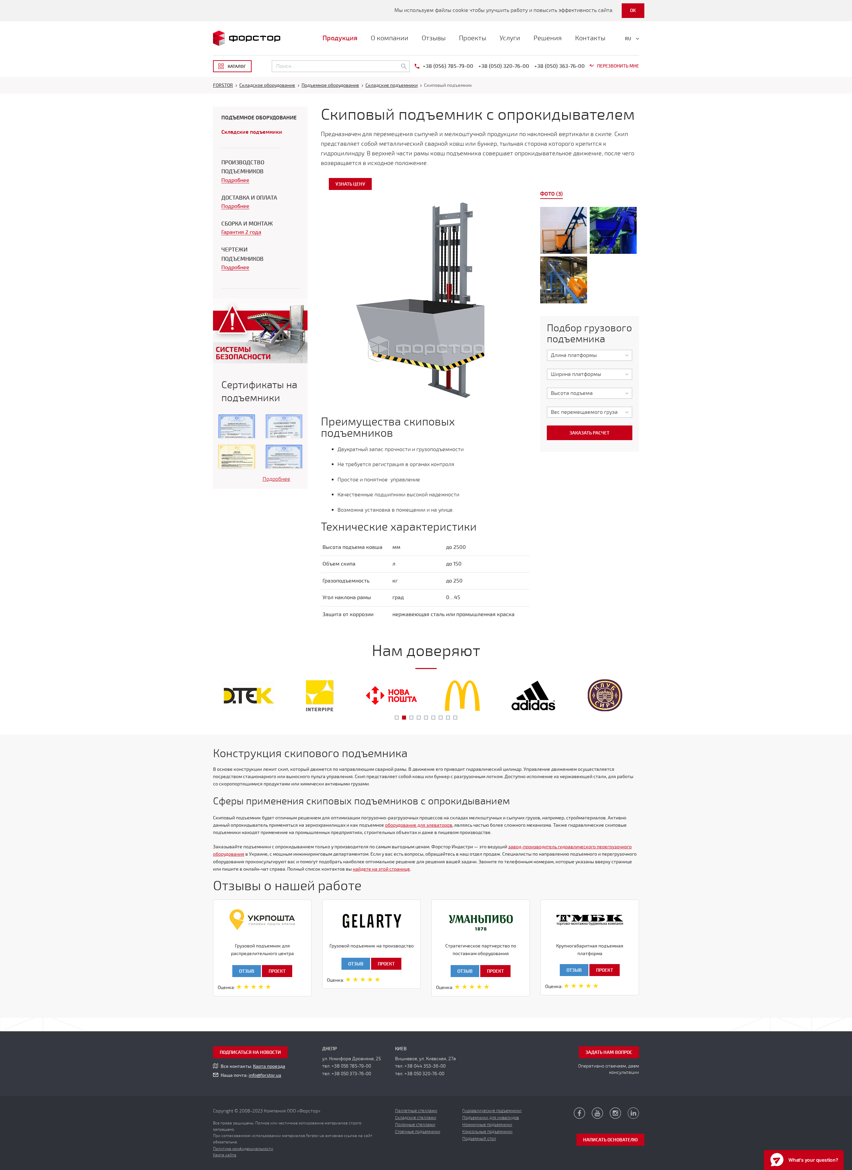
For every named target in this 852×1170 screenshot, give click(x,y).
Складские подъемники (251, 132)
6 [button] (433, 718)
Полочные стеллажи (415, 1124)
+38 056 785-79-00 (351, 1066)
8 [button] (448, 718)
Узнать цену (350, 184)
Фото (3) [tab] (551, 194)
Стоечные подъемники (417, 1131)
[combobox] (589, 355)
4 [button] (419, 718)
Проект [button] (277, 971)
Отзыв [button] (246, 971)
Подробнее (235, 180)
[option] (589, 256)
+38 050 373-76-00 (351, 1074)
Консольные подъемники (487, 1131)
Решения (547, 38)
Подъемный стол (479, 1138)
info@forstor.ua (265, 1075)
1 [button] (397, 718)
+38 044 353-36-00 (425, 1066)
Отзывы (434, 38)
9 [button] (455, 718)
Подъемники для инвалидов (490, 1117)
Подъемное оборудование (259, 117)
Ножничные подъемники (487, 1124)
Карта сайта (224, 1155)
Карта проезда (269, 1066)
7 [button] (441, 718)
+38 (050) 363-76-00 (559, 66)
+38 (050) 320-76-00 (503, 66)
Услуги (510, 38)
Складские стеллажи (415, 1117)
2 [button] (404, 718)
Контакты (590, 38)
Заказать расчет (589, 433)
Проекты (472, 38)
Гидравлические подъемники (492, 1110)
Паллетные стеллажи (416, 1110)
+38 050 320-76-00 (424, 1074)
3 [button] (411, 718)
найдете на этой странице (381, 869)
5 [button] (426, 718)
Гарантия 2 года (241, 232)
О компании (389, 38)
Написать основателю (610, 1140)
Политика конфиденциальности (243, 1148)
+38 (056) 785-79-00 (448, 66)
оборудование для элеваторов (418, 825)
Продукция (339, 38)
